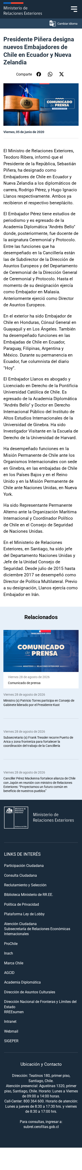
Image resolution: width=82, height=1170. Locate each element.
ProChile (11, 943)
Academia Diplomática (22, 982)
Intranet (10, 1021)
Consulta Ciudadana (20, 875)
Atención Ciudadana (20, 923)
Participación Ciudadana (24, 865)
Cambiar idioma (67, 23)
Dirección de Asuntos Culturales (29, 991)
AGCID (9, 972)
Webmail (11, 1031)
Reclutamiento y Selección (25, 884)
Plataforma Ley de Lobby (24, 913)
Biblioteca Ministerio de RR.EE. (28, 894)
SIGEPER (11, 1040)
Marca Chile (13, 962)
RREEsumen (14, 1011)
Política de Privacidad (21, 904)
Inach (8, 953)
